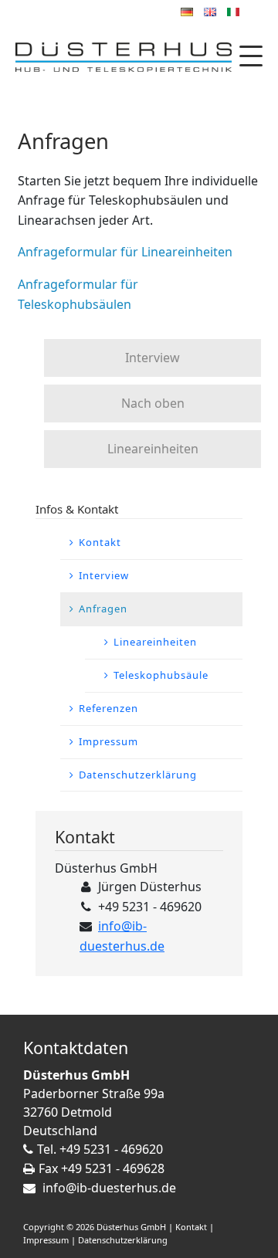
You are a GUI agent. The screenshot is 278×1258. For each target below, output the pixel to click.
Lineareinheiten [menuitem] (155, 642)
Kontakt (191, 1227)
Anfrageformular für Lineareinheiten (125, 251)
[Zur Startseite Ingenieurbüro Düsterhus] (123, 58)
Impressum (46, 1240)
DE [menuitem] (187, 12)
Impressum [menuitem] (108, 741)
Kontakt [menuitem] (100, 542)
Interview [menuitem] (104, 575)
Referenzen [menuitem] (108, 708)
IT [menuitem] (233, 12)
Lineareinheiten (152, 448)
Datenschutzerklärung (123, 1240)
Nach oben (153, 403)
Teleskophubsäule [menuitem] (161, 675)
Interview (152, 357)
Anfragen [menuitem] (103, 608)
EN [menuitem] (210, 12)
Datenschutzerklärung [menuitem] (138, 775)
